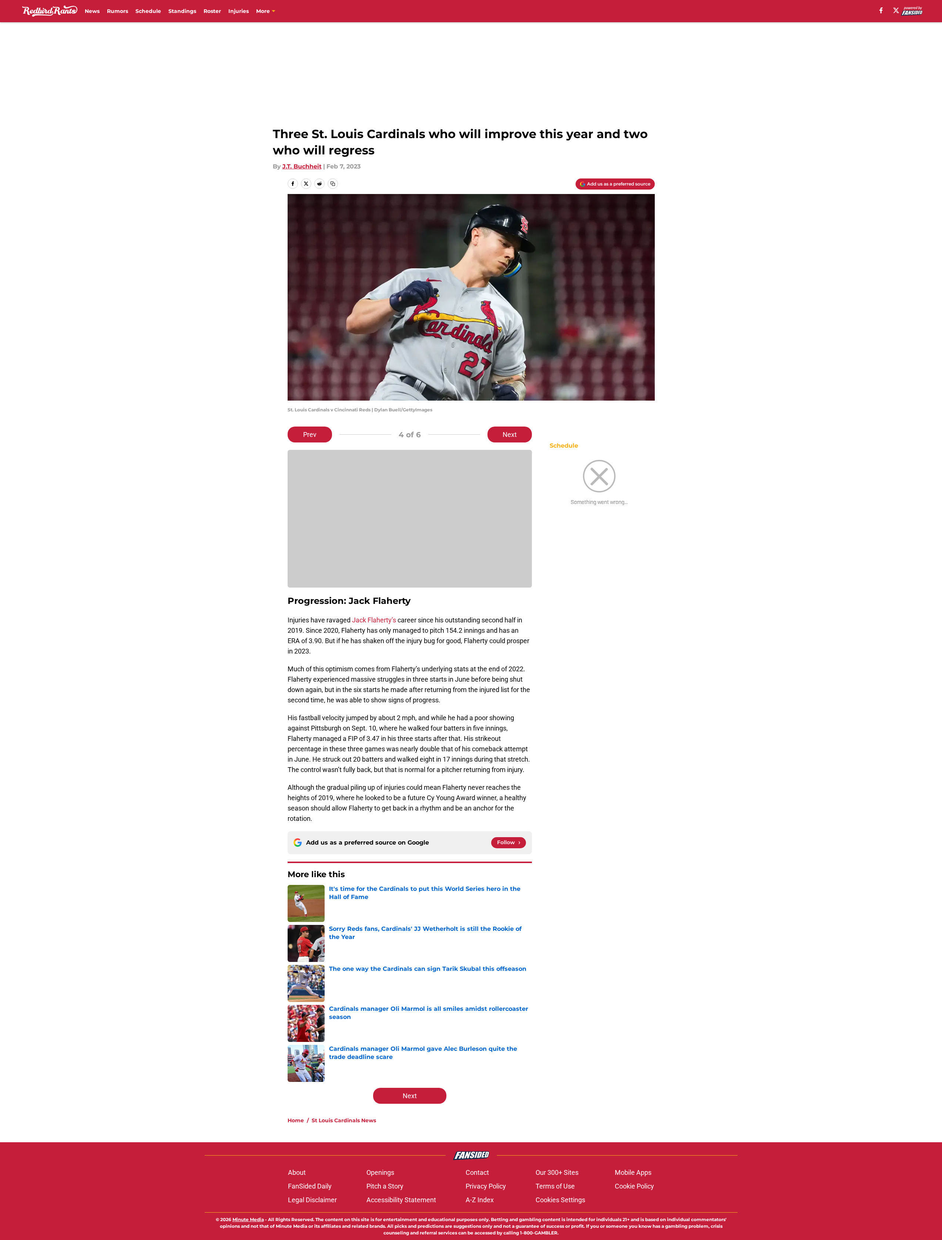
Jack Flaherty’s (375, 620)
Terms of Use (555, 1186)
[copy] (333, 183)
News (92, 11)
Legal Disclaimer (312, 1200)
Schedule (148, 11)
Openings (380, 1172)
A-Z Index (480, 1200)
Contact (477, 1172)
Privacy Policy (486, 1186)
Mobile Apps (633, 1172)
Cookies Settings (560, 1200)
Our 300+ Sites (557, 1172)
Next (510, 434)
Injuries (238, 11)
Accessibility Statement (401, 1200)
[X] (896, 10)
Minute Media (248, 1219)
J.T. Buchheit (302, 166)
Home (296, 1120)
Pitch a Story (384, 1186)
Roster (212, 11)
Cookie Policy (634, 1186)
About (297, 1172)
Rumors (117, 11)
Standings (182, 11)
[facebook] (881, 10)
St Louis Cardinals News (344, 1120)
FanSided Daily (310, 1186)
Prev (309, 434)
